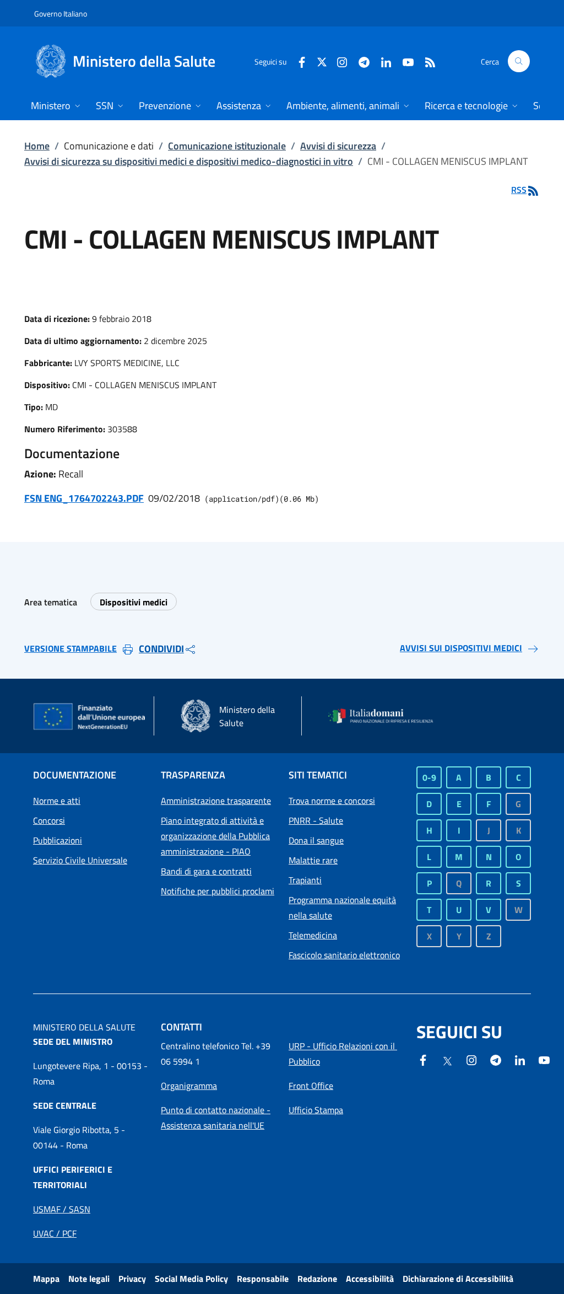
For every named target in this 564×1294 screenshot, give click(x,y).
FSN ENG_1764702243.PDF (84, 498)
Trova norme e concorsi (332, 800)
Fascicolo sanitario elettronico (344, 955)
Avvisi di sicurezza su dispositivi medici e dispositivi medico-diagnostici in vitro (188, 161)
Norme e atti (56, 800)
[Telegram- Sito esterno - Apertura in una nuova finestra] (360, 60)
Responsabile (263, 1278)
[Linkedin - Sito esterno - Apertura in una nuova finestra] (382, 60)
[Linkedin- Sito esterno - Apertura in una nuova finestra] (520, 1059)
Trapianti (305, 880)
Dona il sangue (316, 840)
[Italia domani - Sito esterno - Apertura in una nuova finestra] (385, 716)
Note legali (89, 1278)
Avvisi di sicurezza (338, 145)
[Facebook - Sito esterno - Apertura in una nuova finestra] (297, 60)
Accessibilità (370, 1278)
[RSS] (426, 60)
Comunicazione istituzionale (227, 145)
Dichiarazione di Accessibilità (458, 1278)
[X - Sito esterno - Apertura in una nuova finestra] (322, 60)
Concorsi (49, 820)
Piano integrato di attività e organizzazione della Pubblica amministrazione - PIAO (215, 836)
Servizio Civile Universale (80, 860)
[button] (519, 61)
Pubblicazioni (57, 840)
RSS (519, 189)
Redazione (317, 1278)
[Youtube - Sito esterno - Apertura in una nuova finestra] (404, 60)
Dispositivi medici (133, 602)
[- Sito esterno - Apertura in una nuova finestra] (544, 1059)
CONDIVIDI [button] (161, 648)
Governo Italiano (60, 13)
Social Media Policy (191, 1278)
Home (37, 145)
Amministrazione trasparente (216, 800)
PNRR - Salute (316, 820)
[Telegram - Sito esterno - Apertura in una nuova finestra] (495, 1059)
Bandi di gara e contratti (206, 871)
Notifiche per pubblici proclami (217, 891)
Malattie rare (313, 860)
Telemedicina (313, 935)
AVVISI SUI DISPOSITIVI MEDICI (461, 647)
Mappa (46, 1278)
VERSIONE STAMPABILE (70, 648)
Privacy (132, 1278)
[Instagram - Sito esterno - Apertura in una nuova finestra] (338, 60)
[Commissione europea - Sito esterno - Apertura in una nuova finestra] (90, 717)
